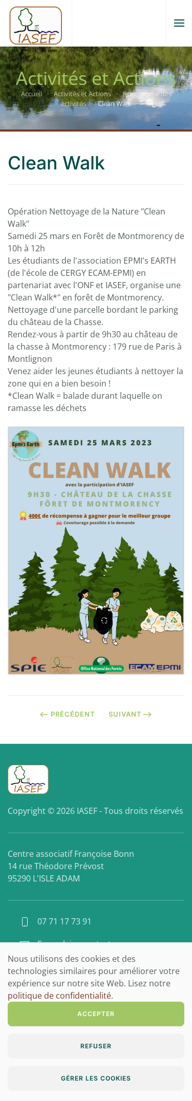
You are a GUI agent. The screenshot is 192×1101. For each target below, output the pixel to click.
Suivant (125, 714)
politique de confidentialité (59, 995)
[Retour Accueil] (36, 23)
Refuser (96, 1046)
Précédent (73, 714)
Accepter (96, 1014)
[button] (179, 23)
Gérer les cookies (96, 1078)
